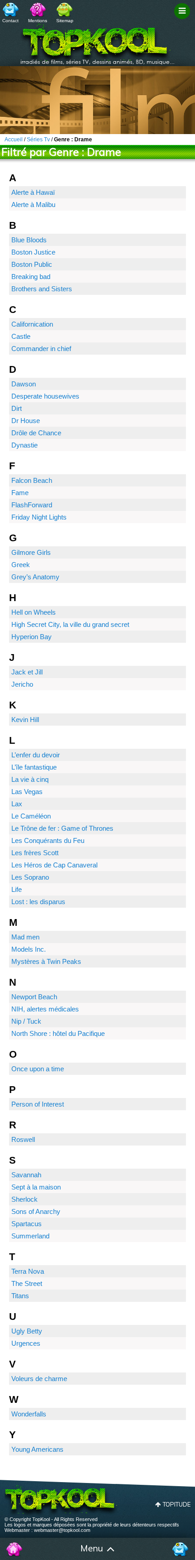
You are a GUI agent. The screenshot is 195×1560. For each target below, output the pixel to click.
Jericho (22, 684)
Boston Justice (33, 252)
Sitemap (64, 20)
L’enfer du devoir (35, 755)
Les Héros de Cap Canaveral (54, 865)
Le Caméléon (31, 816)
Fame (20, 492)
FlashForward (31, 505)
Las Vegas (27, 791)
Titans (20, 1296)
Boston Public (31, 264)
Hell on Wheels (33, 612)
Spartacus (26, 1224)
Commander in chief (41, 348)
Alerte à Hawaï (33, 192)
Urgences (25, 1343)
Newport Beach (34, 997)
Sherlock (24, 1199)
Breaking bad (30, 276)
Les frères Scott (34, 853)
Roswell (23, 1139)
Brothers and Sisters (41, 289)
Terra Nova (27, 1271)
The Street (26, 1283)
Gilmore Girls (31, 552)
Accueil (14, 1549)
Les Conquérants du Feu (47, 840)
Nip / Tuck (26, 1021)
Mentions (37, 20)
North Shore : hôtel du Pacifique (58, 1033)
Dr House (25, 420)
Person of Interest (37, 1104)
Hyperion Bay (31, 636)
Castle (20, 336)
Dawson (23, 384)
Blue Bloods (29, 240)
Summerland (30, 1236)
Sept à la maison (36, 1187)
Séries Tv (38, 139)
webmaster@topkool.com (62, 1530)
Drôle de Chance (36, 433)
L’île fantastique (34, 767)
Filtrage (183, 19)
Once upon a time (37, 1069)
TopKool (97, 41)
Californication (32, 324)
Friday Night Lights (39, 517)
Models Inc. (28, 949)
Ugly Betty (26, 1331)
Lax (16, 804)
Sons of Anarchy (35, 1211)
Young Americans (37, 1449)
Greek (20, 564)
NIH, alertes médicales (45, 1009)
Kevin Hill (25, 719)
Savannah (26, 1175)
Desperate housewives (45, 396)
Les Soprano (30, 877)
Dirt (16, 408)
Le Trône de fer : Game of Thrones (62, 828)
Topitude (176, 1504)
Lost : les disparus (38, 901)
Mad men (25, 937)
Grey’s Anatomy (35, 577)
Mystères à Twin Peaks (46, 961)
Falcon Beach (31, 480)
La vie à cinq (30, 779)
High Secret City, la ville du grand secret (70, 624)
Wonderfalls (28, 1414)
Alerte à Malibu (33, 204)
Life (16, 889)
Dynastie (24, 445)
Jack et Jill (27, 672)
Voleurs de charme (39, 1378)
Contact (10, 20)
